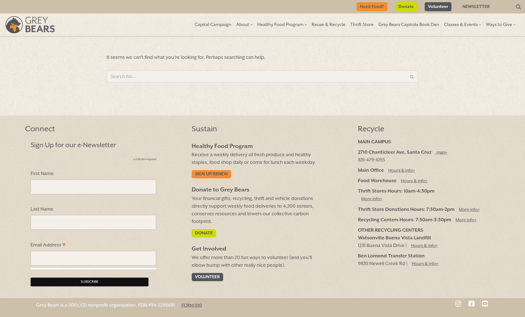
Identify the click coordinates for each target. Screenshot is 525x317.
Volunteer (438, 6)
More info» (371, 199)
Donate (406, 6)
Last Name (42, 209)
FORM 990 (192, 305)
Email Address (48, 246)
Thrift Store (362, 24)
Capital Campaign (213, 24)
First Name (42, 174)
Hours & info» (401, 170)
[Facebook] (471, 304)
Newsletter (476, 6)
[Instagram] (458, 304)
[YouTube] (485, 304)
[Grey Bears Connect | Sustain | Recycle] (30, 24)
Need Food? (372, 6)
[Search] (518, 6)
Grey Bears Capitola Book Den (408, 24)
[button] (251, 25)
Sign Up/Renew (211, 174)
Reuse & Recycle (328, 24)
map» (441, 152)
